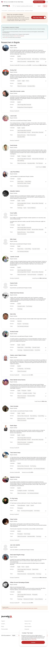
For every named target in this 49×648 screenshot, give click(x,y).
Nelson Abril (16, 35)
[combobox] (23, 6)
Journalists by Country (11, 10)
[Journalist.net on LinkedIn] (47, 635)
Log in (39, 6)
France (22, 608)
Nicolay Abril (22, 35)
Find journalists (4, 10)
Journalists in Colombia (20, 10)
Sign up (45, 6)
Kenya (18, 608)
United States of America (6, 608)
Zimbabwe (35, 608)
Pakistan (29, 608)
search (6, 37)
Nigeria (25, 608)
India (20, 608)
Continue (33, 642)
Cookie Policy (33, 639)
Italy (27, 608)
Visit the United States (39, 1)
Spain (32, 608)
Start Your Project (37, 17)
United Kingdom (14, 608)
